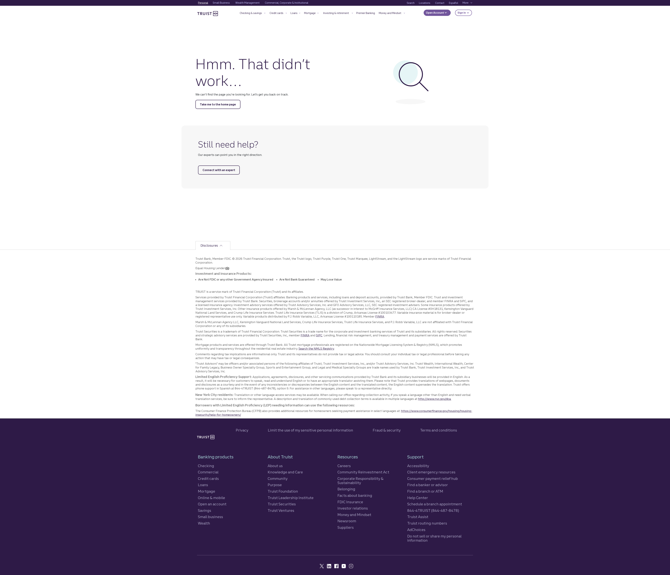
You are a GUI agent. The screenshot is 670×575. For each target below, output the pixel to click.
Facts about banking (354, 495)
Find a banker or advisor (427, 485)
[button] (252, 13)
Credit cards (208, 478)
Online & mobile (211, 498)
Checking (206, 466)
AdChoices (416, 530)
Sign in (464, 12)
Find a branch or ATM (425, 491)
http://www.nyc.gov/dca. (434, 399)
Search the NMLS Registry (316, 348)
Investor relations (352, 508)
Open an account (212, 504)
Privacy (242, 430)
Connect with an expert (219, 170)
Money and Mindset (354, 515)
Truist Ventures (281, 510)
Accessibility (418, 466)
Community (278, 478)
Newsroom (346, 521)
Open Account (435, 12)
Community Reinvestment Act (363, 472)
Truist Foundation (283, 491)
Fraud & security (387, 430)
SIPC (319, 335)
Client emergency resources (431, 472)
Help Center (417, 498)
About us (275, 466)
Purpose (275, 485)
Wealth (204, 523)
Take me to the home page (218, 104)
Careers (344, 466)
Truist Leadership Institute (291, 498)
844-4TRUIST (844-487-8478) (433, 510)
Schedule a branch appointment (434, 504)
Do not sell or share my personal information (434, 538)
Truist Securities (282, 504)
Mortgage (206, 491)
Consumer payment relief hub (432, 478)
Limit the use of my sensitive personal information (310, 430)
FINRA (379, 316)
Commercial (208, 472)
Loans (203, 485)
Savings (204, 510)
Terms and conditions (438, 430)
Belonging (346, 489)
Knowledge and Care (285, 472)
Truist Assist (417, 517)
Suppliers (345, 527)
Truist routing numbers (427, 523)
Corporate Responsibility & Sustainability (360, 480)
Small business (210, 517)
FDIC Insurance (350, 502)
